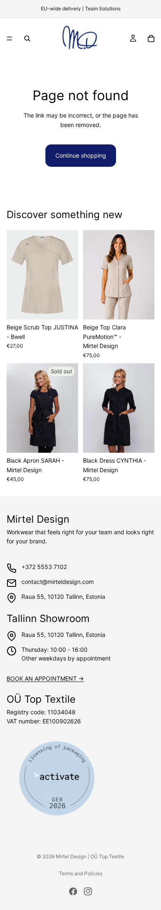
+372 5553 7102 (44, 566)
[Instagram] (88, 891)
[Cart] (151, 38)
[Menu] (9, 38)
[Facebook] (73, 891)
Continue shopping (80, 155)
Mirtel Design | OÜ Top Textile (90, 856)
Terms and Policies (80, 873)
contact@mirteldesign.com (57, 581)
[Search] (27, 38)
